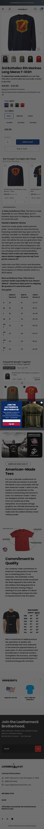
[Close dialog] (42, 403)
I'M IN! (11, 424)
